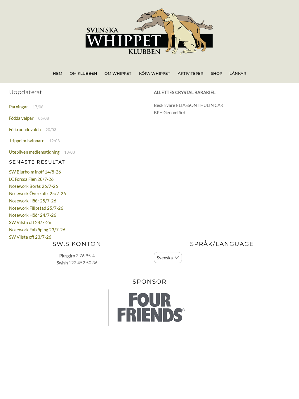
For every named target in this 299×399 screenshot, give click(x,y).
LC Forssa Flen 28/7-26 (31, 179)
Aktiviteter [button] (190, 73)
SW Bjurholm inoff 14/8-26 (35, 171)
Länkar (238, 73)
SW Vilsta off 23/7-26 (30, 237)
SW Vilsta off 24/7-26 (30, 222)
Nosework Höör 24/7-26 (32, 215)
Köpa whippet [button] (154, 73)
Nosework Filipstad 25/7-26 (36, 208)
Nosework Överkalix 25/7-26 (37, 193)
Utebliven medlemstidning (34, 152)
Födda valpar (21, 118)
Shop (216, 73)
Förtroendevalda (25, 129)
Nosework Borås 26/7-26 (33, 186)
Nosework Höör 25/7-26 (32, 200)
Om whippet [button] (118, 73)
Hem (57, 73)
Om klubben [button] (83, 73)
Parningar (18, 106)
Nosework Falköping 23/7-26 (37, 229)
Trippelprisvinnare (26, 140)
